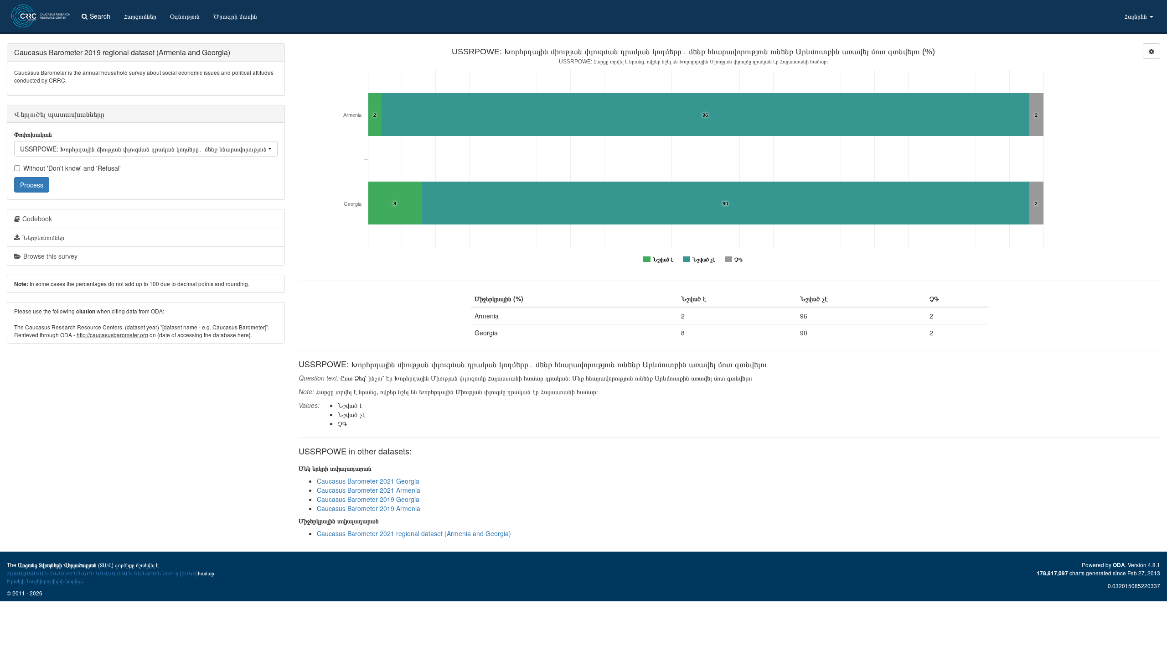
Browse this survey (50, 256)
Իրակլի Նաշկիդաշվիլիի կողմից (44, 580)
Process (31, 184)
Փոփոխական (33, 134)
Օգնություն (185, 16)
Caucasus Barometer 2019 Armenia (368, 508)
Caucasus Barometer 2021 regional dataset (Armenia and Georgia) (414, 533)
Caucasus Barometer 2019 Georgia (368, 499)
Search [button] (100, 16)
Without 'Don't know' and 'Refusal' (72, 167)
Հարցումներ (140, 16)
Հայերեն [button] (1137, 16)
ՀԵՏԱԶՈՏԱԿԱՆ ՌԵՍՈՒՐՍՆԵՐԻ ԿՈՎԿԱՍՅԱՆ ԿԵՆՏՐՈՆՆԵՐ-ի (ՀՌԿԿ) (102, 573)
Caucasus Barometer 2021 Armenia (368, 490)
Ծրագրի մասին (235, 16)
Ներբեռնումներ (43, 237)
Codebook (37, 218)
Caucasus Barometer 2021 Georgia (368, 480)
